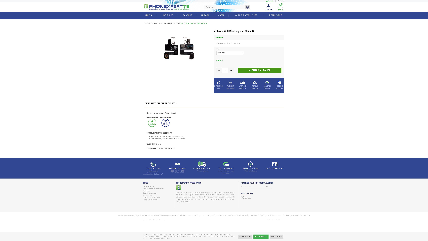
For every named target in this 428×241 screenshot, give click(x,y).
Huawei (205, 15)
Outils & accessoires (246, 15)
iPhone (148, 15)
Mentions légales (148, 186)
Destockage (275, 15)
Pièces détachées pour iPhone (168, 23)
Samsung (187, 15)
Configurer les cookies (150, 200)
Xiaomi (221, 15)
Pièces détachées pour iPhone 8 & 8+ (194, 23)
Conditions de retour (149, 193)
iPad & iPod (167, 15)
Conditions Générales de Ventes (153, 189)
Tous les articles (150, 23)
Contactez (146, 191)
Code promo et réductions (151, 197)
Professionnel (147, 195)
